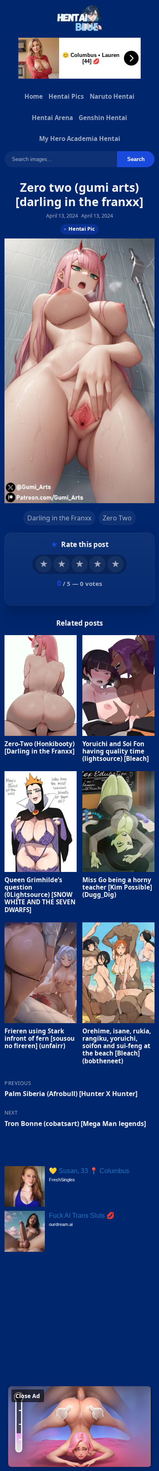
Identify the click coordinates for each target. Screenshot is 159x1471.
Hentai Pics (66, 96)
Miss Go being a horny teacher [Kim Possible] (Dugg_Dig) (117, 887)
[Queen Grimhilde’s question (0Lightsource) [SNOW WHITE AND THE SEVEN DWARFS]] (40, 821)
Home (33, 96)
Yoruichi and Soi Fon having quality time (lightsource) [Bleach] (115, 750)
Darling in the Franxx (59, 517)
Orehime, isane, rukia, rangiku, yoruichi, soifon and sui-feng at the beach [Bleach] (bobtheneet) (116, 1046)
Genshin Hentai (103, 118)
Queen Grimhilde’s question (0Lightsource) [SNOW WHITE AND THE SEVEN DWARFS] (39, 895)
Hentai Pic (81, 228)
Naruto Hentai (112, 96)
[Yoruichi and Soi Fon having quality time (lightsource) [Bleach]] (118, 685)
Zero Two (117, 517)
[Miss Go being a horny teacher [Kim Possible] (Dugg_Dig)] (118, 821)
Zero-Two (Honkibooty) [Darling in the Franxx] (39, 747)
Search (136, 159)
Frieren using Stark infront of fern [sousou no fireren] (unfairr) (39, 1038)
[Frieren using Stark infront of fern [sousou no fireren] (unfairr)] (40, 972)
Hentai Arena (52, 118)
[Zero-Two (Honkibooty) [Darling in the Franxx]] (40, 685)
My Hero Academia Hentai (79, 138)
